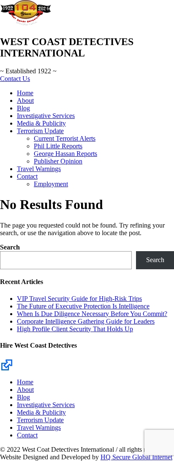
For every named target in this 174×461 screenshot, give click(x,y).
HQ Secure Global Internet (136, 457)
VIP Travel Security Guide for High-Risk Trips (79, 298)
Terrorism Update (40, 130)
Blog (23, 108)
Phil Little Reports (58, 146)
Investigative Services (46, 115)
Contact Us (15, 78)
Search (10, 247)
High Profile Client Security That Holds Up (75, 328)
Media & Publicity (41, 123)
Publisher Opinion (58, 161)
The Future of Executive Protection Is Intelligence (83, 306)
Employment (51, 184)
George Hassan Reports (65, 153)
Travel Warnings (39, 168)
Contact (27, 176)
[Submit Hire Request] (7, 364)
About (25, 100)
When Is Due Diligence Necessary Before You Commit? (92, 313)
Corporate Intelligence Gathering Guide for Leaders (86, 321)
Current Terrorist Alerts (64, 138)
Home (25, 92)
